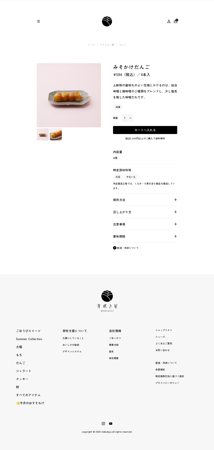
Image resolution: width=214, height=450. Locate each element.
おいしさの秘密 (71, 344)
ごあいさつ (115, 338)
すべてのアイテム (28, 395)
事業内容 (114, 344)
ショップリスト (163, 330)
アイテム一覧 (107, 44)
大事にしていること (73, 338)
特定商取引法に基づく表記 (169, 376)
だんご (123, 44)
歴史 (111, 351)
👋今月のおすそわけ (30, 403)
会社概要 (114, 358)
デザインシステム (72, 351)
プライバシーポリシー (167, 382)
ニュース (160, 336)
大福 (19, 347)
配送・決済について (166, 362)
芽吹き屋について (75, 331)
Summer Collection (29, 339)
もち (19, 355)
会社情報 (115, 331)
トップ (91, 44)
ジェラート (23, 371)
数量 (115, 117)
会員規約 (160, 369)
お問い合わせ (162, 350)
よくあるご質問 (163, 343)
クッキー (22, 379)
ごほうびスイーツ (28, 331)
